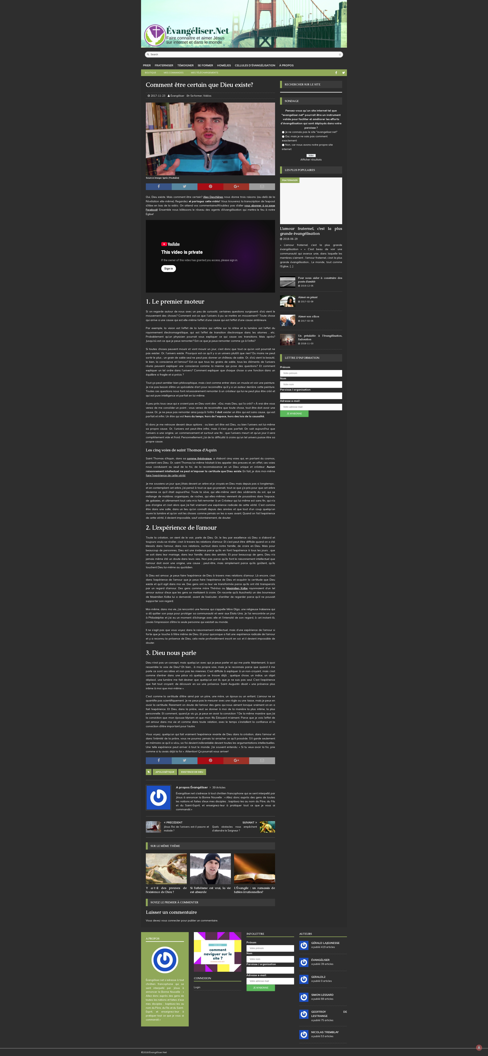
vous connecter (170, 920)
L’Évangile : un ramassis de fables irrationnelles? (254, 890)
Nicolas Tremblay (325, 1032)
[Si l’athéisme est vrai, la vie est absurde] (210, 868)
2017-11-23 (158, 95)
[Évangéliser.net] (244, 45)
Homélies (224, 65)
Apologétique (165, 771)
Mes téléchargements (204, 72)
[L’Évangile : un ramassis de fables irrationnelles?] (254, 868)
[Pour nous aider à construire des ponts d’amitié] (287, 282)
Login (197, 987)
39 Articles (219, 787)
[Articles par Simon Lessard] (303, 999)
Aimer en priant (307, 297)
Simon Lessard (322, 995)
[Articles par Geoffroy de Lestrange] (303, 1016)
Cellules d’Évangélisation (255, 65)
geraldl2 (318, 977)
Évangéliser (177, 95)
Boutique (150, 72)
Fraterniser (164, 65)
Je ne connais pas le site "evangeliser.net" (311, 132)
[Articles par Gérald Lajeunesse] (303, 947)
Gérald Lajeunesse (325, 943)
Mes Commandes (173, 72)
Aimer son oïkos (308, 316)
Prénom (285, 367)
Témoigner (185, 65)
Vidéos (207, 95)
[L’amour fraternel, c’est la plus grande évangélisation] (311, 200)
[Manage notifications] (479, 1048)
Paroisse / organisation (295, 389)
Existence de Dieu (192, 771)
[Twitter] (343, 72)
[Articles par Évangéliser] (303, 964)
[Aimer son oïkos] (287, 320)
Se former (205, 65)
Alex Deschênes (213, 197)
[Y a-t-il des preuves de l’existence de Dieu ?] (166, 868)
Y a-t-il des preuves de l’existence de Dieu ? (166, 890)
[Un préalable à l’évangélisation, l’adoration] (287, 339)
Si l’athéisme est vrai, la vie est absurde (210, 890)
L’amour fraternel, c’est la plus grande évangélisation (311, 231)
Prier (147, 65)
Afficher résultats (311, 159)
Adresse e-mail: (290, 401)
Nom (283, 378)
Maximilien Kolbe (237, 588)
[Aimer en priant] (287, 301)
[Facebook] (336, 72)
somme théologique (199, 458)
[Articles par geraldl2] (303, 981)
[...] (291, 266)
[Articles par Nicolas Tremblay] (303, 1037)
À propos (286, 65)
